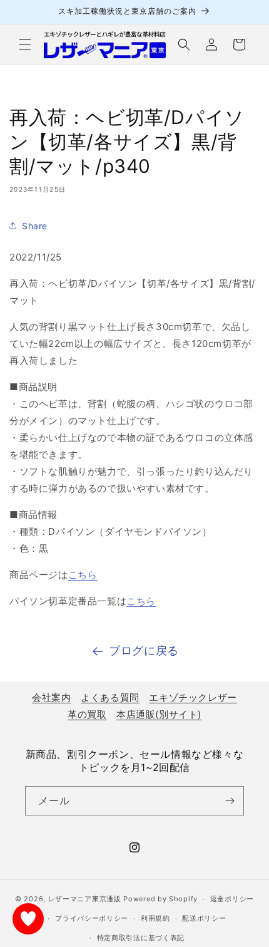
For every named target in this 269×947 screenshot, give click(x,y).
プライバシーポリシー (91, 918)
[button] (25, 44)
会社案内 (51, 697)
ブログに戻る (144, 650)
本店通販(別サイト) (158, 714)
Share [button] (35, 225)
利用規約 (155, 918)
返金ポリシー (232, 898)
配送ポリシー (204, 918)
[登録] (229, 800)
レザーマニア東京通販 (84, 898)
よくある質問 (110, 697)
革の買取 (87, 714)
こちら (83, 575)
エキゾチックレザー (192, 697)
